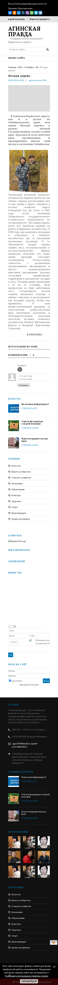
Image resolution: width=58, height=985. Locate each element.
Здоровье (16, 501)
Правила (12, 8)
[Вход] (19, 369)
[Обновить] (49, 626)
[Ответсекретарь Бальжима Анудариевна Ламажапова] (29, 857)
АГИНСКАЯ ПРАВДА (24, 31)
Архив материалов (20, 519)
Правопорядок (18, 513)
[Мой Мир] (19, 13)
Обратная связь (25, 8)
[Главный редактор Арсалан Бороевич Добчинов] (44, 857)
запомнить (16, 681)
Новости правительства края (41, 19)
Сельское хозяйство (21, 477)
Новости (15, 466)
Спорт (14, 507)
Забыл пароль (24, 685)
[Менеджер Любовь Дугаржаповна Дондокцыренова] (29, 842)
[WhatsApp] (32, 13)
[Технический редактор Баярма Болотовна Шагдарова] (14, 842)
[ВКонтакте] (10, 13)
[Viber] (27, 13)
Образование (18, 489)
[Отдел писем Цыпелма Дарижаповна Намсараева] (44, 842)
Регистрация (20, 3)
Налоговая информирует (35, 404)
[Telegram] (40, 13)
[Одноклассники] (14, 13)
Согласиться (29, 981)
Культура (16, 495)
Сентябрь (29, 67)
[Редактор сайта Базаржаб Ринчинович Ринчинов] (14, 857)
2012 (20, 67)
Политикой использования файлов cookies (26, 976)
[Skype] (36, 13)
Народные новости (37, 3)
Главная (12, 67)
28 (37, 67)
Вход (10, 3)
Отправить (24, 385)
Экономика (17, 483)
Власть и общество (21, 471)
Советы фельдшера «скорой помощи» (32, 422)
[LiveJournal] (23, 13)
